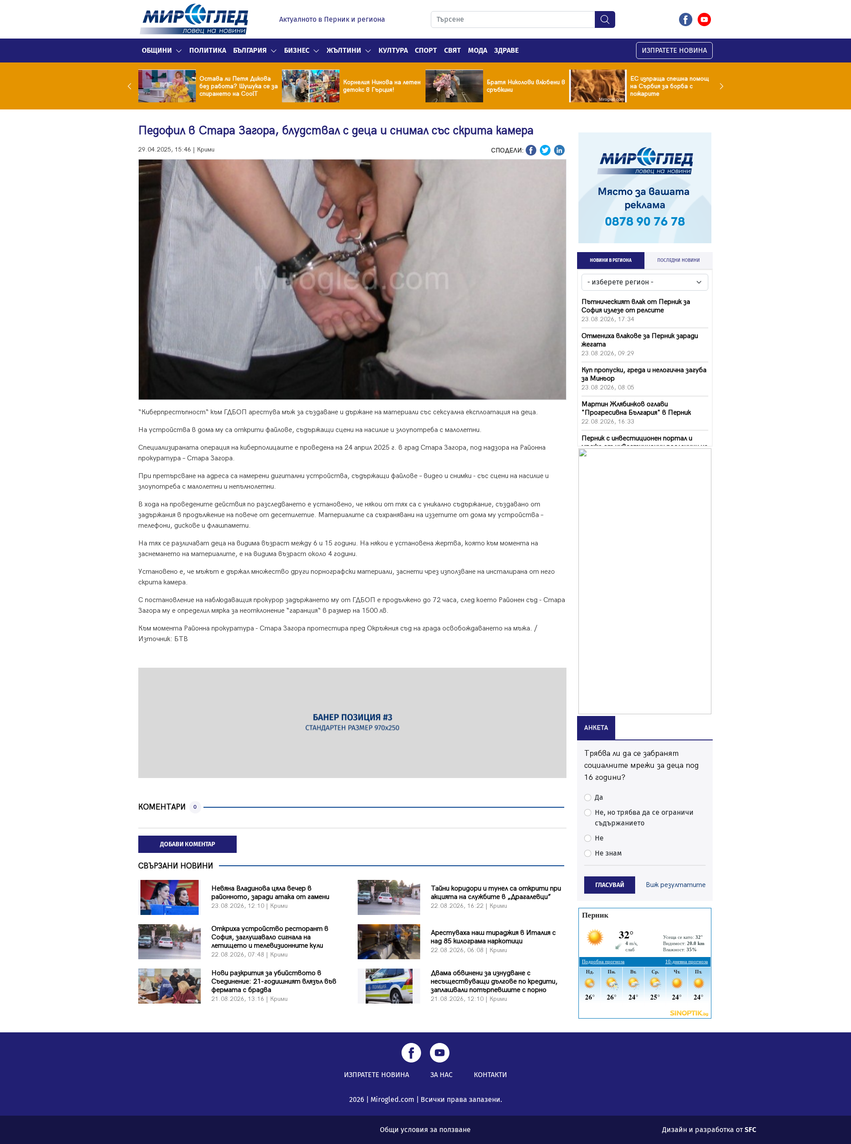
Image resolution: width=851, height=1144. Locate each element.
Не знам (608, 853)
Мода (477, 50)
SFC (750, 1129)
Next (719, 86)
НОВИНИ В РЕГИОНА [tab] (611, 260)
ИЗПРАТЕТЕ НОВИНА (674, 50)
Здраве (506, 50)
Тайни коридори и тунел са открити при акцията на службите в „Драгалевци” (496, 892)
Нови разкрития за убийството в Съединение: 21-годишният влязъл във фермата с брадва (273, 981)
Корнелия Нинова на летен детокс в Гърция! (382, 85)
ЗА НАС (441, 1074)
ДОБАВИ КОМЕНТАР (187, 844)
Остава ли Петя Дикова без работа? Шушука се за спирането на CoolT (238, 86)
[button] (179, 50)
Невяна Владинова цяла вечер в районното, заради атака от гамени (270, 892)
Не (599, 838)
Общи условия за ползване (425, 1129)
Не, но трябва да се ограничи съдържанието (644, 817)
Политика (207, 50)
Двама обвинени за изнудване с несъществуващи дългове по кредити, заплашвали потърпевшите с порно (494, 981)
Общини (157, 50)
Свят (452, 50)
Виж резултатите (676, 885)
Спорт (426, 50)
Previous (131, 86)
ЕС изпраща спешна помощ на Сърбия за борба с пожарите (669, 86)
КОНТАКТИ (490, 1074)
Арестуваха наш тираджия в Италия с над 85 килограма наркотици (493, 937)
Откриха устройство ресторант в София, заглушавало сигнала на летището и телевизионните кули (269, 937)
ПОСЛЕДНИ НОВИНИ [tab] (678, 260)
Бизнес (296, 50)
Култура (393, 50)
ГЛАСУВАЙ (609, 885)
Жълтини (344, 50)
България (250, 50)
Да (599, 797)
